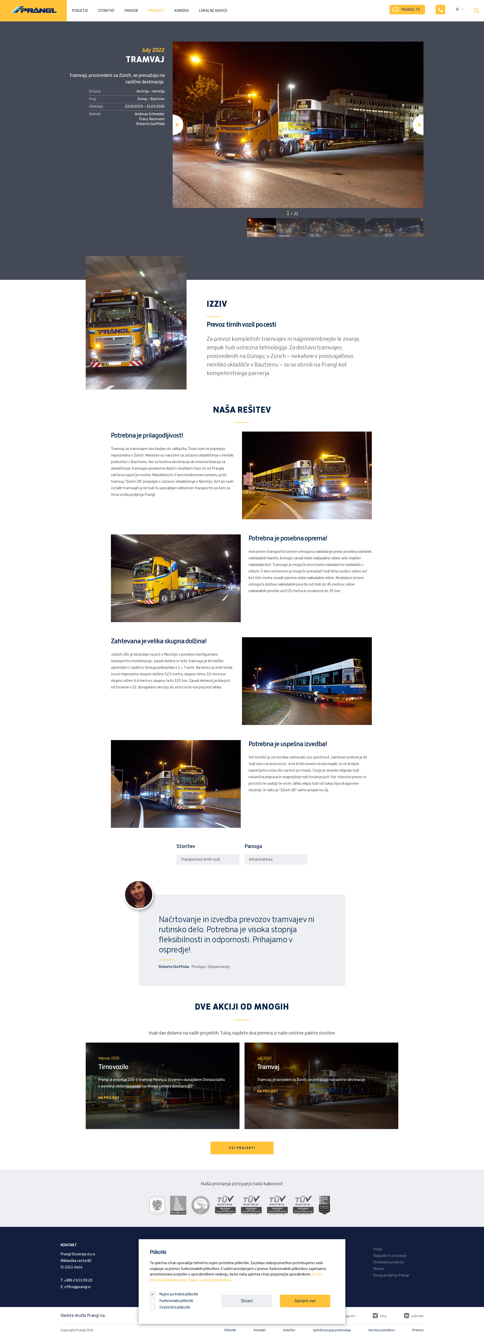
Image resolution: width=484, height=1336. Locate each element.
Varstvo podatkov (381, 1330)
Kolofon (289, 1330)
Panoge (131, 11)
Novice (378, 1269)
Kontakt (260, 1330)
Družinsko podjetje (388, 1262)
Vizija (377, 1249)
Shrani (247, 1301)
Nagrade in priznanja (389, 1256)
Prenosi (418, 1330)
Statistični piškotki (174, 1307)
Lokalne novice (213, 11)
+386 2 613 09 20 (78, 1281)
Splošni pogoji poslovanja (332, 1330)
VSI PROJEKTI (242, 1148)
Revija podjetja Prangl (391, 1275)
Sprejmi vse (305, 1301)
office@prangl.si (77, 1287)
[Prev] (178, 124)
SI (457, 10)
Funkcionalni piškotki (176, 1301)
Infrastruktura (261, 860)
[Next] (418, 124)
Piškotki (230, 1330)
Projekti (156, 11)
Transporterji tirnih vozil (200, 860)
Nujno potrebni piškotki (178, 1294)
